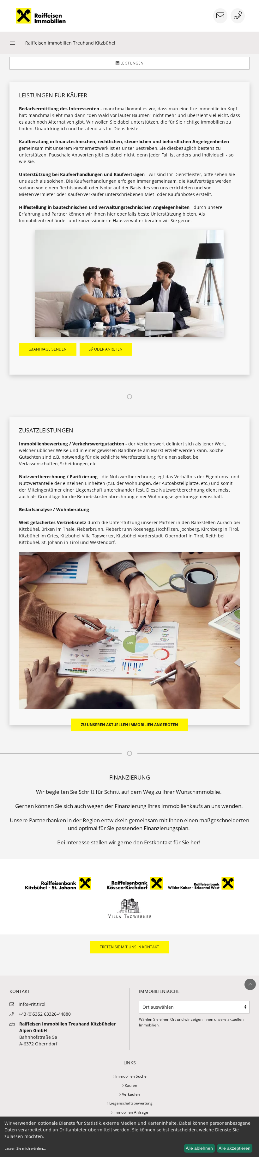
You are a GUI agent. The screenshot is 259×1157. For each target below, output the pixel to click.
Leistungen (131, 63)
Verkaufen (130, 1094)
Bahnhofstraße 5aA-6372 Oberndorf (67, 1034)
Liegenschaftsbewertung (130, 1103)
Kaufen (130, 1085)
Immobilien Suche (130, 1076)
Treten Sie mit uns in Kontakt (129, 947)
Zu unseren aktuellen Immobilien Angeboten (129, 724)
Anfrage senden (50, 349)
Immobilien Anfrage (130, 1112)
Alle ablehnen (199, 1148)
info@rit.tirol (32, 1004)
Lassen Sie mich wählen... (25, 1148)
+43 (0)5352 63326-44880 (45, 1014)
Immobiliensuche (159, 991)
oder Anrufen (108, 349)
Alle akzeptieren (234, 1148)
